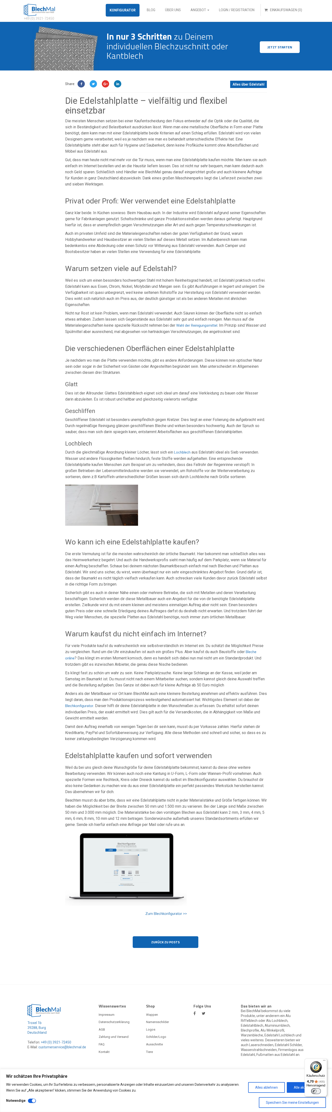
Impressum (106, 1014)
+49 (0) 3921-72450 (55, 1042)
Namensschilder (157, 1022)
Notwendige (16, 1101)
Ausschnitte (154, 1044)
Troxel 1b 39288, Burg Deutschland (37, 1027)
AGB (102, 1029)
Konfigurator (123, 10)
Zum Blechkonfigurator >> (166, 913)
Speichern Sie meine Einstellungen (292, 1102)
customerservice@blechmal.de (62, 1047)
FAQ (102, 1044)
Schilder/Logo (156, 1037)
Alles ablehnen (266, 1087)
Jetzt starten (279, 47)
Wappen (152, 1014)
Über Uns (173, 10)
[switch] (316, 1091)
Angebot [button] (199, 10)
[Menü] (324, 1061)
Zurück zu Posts (165, 942)
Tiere (149, 1052)
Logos (150, 1029)
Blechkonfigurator (79, 706)
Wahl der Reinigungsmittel (196, 325)
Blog (151, 10)
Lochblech (182, 452)
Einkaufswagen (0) (285, 10)
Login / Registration (236, 10)
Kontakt (104, 1052)
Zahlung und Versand (114, 1037)
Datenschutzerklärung (114, 1022)
